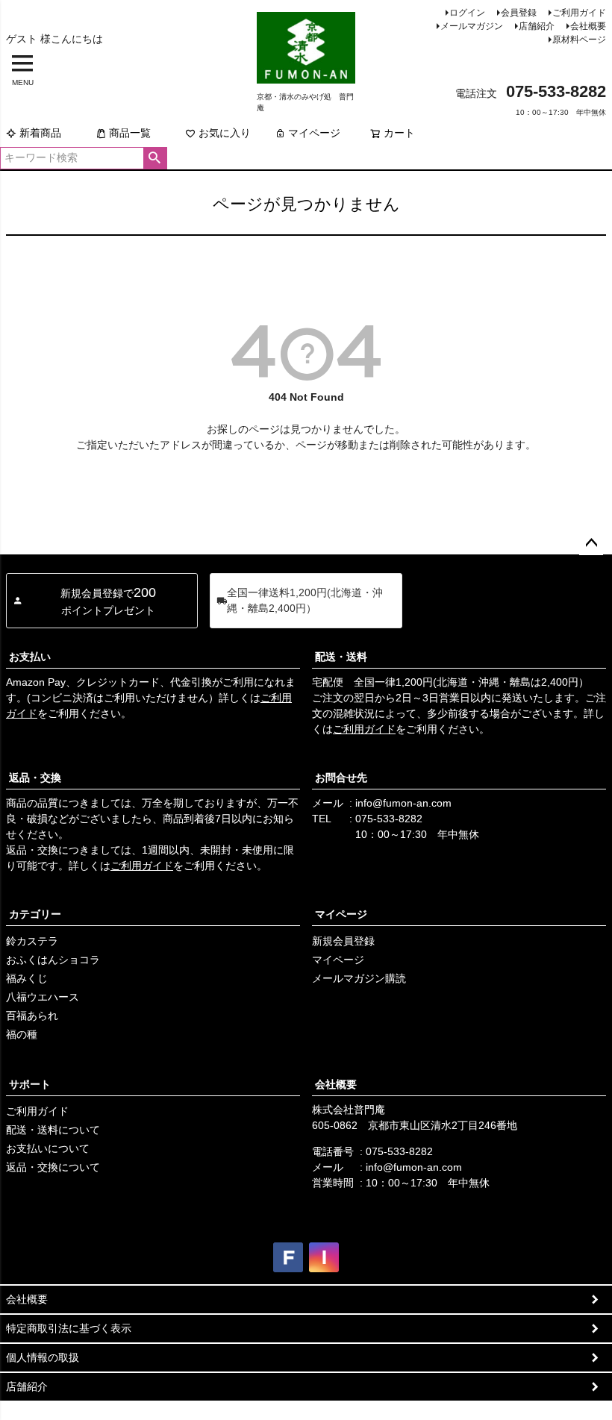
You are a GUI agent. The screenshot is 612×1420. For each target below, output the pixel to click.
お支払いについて (48, 1148)
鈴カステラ (32, 941)
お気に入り (225, 133)
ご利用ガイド (579, 12)
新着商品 (40, 133)
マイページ (314, 133)
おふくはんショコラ (53, 960)
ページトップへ (591, 543)
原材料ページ (579, 39)
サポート (30, 1084)
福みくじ (27, 978)
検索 (154, 158)
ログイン (467, 12)
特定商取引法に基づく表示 (68, 1328)
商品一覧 (130, 133)
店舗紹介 (537, 26)
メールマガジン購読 (359, 978)
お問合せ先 (341, 777)
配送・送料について (53, 1130)
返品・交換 (35, 777)
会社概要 (588, 26)
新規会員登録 (343, 941)
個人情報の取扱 (42, 1357)
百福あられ (32, 1016)
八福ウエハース (42, 997)
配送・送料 (341, 657)
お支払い (30, 657)
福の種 (21, 1034)
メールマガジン (471, 26)
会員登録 (519, 12)
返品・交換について (53, 1167)
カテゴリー (35, 914)
